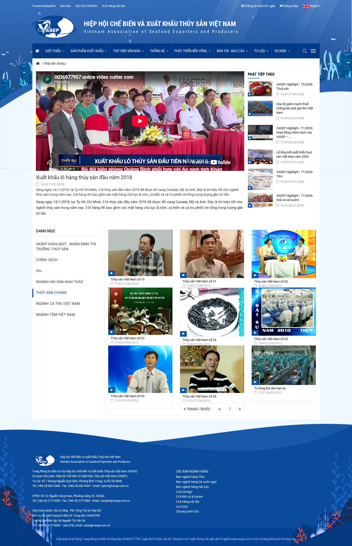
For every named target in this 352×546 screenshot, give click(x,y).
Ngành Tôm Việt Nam (55, 315)
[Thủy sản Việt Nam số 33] (140, 369)
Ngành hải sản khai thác (59, 282)
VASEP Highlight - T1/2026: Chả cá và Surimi (294, 198)
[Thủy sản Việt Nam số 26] (212, 369)
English (314, 6)
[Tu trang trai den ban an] (284, 365)
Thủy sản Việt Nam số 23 (127, 338)
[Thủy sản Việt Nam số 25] (284, 312)
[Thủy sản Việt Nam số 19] (140, 253)
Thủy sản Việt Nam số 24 (199, 340)
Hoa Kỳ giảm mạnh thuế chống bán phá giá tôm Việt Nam (294, 108)
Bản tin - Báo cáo (230, 51)
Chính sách (47, 260)
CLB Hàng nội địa (113, 6)
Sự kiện (280, 51)
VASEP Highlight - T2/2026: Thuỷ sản (294, 86)
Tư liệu (259, 51)
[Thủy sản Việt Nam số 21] (212, 254)
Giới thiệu (53, 51)
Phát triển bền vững (190, 51)
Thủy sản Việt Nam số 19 (127, 279)
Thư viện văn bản (126, 51)
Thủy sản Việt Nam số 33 (127, 396)
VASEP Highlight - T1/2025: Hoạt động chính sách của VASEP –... (294, 132)
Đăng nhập (290, 6)
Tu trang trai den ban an (270, 388)
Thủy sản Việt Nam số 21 (199, 281)
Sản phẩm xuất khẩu (86, 51)
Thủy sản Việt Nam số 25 (271, 339)
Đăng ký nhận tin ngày (260, 6)
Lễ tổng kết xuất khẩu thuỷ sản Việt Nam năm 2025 (294, 154)
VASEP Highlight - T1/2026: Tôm (294, 174)
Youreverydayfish (44, 6)
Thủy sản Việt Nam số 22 (271, 281)
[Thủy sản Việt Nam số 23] (140, 311)
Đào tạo (65, 6)
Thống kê (157, 51)
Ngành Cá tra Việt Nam (58, 304)
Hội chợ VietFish (86, 6)
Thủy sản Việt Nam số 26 (199, 396)
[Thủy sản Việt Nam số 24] (212, 312)
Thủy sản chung (51, 293)
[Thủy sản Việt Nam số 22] (284, 254)
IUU (39, 271)
